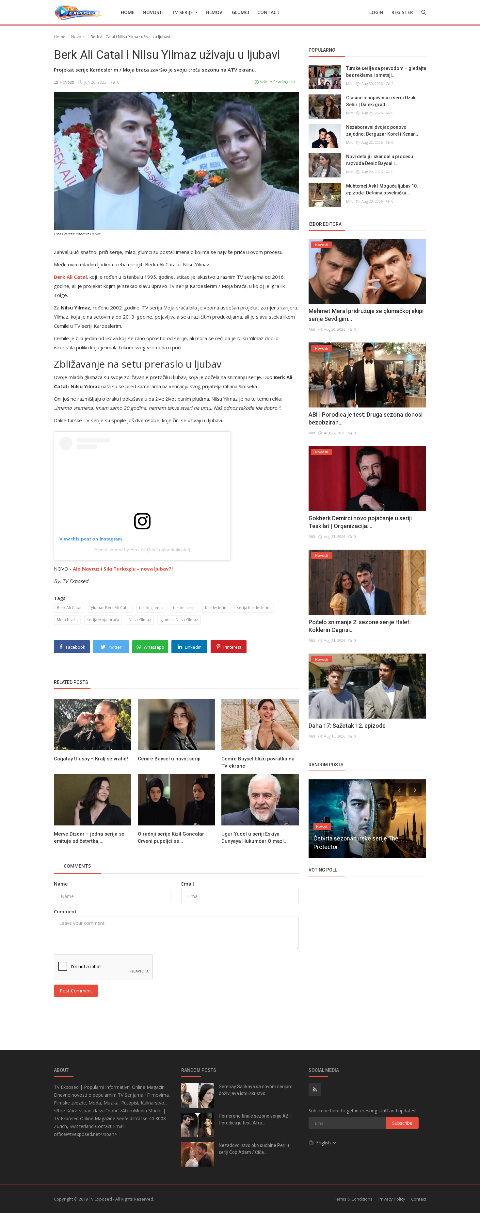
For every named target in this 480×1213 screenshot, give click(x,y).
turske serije (184, 607)
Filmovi (215, 12)
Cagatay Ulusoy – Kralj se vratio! (91, 759)
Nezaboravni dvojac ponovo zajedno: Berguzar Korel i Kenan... (383, 130)
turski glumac (151, 607)
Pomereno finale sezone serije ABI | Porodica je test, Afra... (255, 1119)
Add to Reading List (277, 82)
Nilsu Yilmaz (140, 620)
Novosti (153, 12)
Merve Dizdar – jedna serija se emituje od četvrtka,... (89, 837)
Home (128, 12)
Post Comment (76, 991)
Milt (349, 83)
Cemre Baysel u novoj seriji (169, 759)
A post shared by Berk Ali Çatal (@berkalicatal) (142, 549)
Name (61, 884)
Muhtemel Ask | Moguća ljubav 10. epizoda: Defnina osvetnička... (382, 189)
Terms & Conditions (353, 1199)
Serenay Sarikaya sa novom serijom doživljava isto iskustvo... (256, 1090)
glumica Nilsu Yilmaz (179, 620)
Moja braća (67, 620)
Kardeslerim (216, 607)
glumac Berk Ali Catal (110, 607)
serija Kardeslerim (254, 607)
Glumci (240, 12)
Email (187, 884)
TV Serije (183, 12)
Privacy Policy (391, 1199)
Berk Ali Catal (69, 607)
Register (402, 12)
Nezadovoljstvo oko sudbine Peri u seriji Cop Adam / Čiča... (254, 1149)
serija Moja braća (103, 620)
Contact (268, 12)
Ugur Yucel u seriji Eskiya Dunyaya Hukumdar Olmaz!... (254, 837)
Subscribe (402, 1123)
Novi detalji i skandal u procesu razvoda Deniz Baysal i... (379, 160)
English (324, 1142)
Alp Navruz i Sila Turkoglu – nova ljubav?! (123, 568)
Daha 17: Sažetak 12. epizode (347, 725)
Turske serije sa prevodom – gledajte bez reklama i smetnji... (386, 71)
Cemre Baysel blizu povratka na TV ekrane (258, 762)
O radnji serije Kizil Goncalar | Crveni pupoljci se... (172, 837)
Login (376, 12)
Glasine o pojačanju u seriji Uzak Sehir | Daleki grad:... (380, 101)
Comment (65, 911)
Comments (77, 866)
